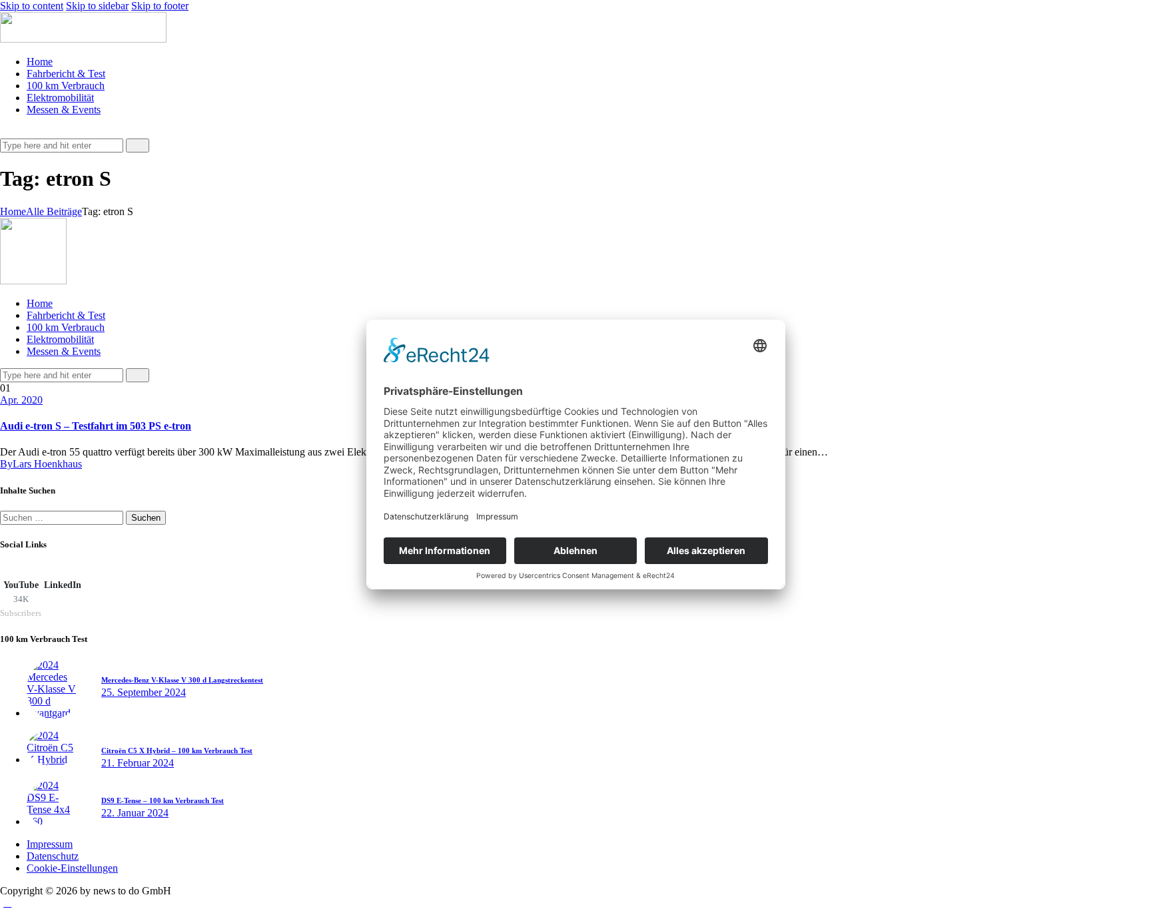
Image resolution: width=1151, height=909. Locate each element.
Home (13, 211)
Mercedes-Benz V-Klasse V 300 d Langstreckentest (182, 680)
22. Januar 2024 (135, 812)
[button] (7, 132)
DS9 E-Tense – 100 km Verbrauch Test (162, 800)
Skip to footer (160, 5)
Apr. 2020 (21, 400)
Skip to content (31, 5)
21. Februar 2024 (137, 762)
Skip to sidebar (97, 5)
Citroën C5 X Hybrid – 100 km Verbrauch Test (176, 751)
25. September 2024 (143, 692)
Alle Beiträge (54, 211)
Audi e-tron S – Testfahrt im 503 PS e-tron (95, 426)
